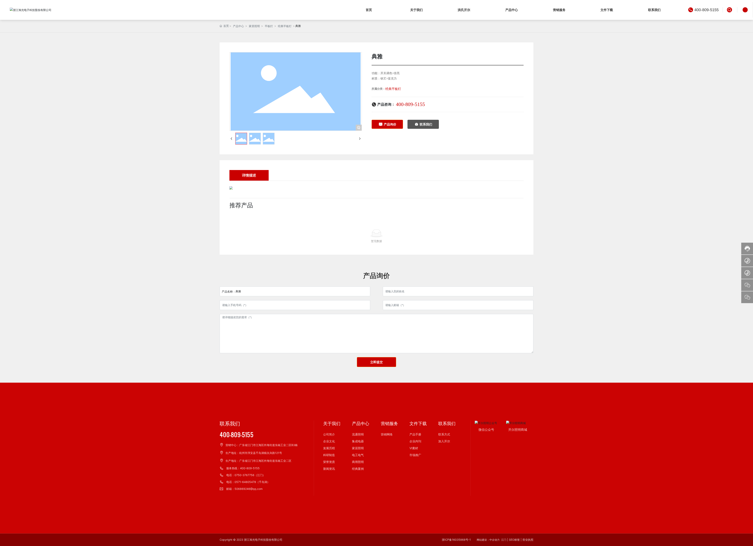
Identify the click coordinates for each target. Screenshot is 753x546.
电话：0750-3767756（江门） (245, 475)
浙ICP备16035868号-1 (456, 539)
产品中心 (238, 26)
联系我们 (230, 424)
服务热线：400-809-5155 (243, 468)
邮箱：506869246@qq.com (244, 488)
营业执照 (527, 539)
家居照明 (254, 26)
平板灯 (269, 26)
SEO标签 (514, 539)
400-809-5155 (706, 10)
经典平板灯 (285, 26)
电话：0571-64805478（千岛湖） (248, 482)
